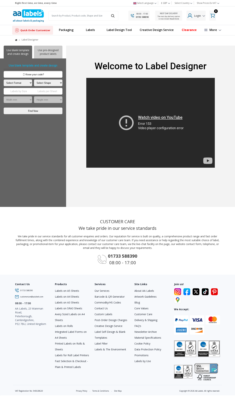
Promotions (141, 355)
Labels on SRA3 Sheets (68, 308)
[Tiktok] (206, 291)
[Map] (177, 299)
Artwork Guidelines (145, 296)
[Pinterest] (214, 291)
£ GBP (164, 3)
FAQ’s (137, 326)
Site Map (118, 391)
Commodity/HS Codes (108, 302)
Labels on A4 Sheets (67, 296)
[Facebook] (187, 291)
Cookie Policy (142, 343)
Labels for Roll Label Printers (72, 355)
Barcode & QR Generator (110, 296)
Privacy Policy (81, 391)
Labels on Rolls (64, 326)
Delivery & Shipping (145, 320)
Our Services (102, 290)
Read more (174, 19)
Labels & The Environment (110, 349)
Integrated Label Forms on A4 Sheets (71, 334)
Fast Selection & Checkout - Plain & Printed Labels (71, 364)
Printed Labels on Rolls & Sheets (70, 346)
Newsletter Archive (145, 332)
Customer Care (143, 314)
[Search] (112, 15)
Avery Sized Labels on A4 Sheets (70, 317)
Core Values (141, 308)
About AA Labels (144, 290)
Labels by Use (142, 361)
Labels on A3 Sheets (67, 302)
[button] (90, 30)
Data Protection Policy (147, 349)
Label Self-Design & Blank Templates (110, 334)
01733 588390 (142, 17)
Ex (206, 3)
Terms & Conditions (100, 391)
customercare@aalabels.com (31, 296)
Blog (137, 302)
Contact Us (101, 308)
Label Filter (101, 343)
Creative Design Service (108, 326)
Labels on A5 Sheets (67, 290)
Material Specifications (147, 337)
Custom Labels (103, 314)
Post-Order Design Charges (111, 320)
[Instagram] (178, 291)
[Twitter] (196, 291)
